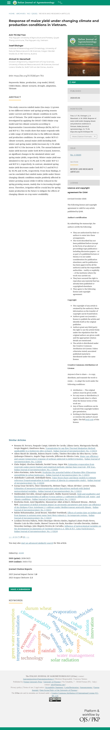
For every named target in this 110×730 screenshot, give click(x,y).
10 (24, 537)
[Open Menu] (9, 2)
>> (28, 537)
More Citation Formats (82, 136)
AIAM (21, 553)
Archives (20, 13)
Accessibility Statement (54, 687)
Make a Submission (20, 589)
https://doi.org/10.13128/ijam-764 (29, 76)
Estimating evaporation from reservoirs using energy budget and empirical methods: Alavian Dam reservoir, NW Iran (54, 465)
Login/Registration (71, 687)
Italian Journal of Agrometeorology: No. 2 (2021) (54, 499)
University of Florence (52, 682)
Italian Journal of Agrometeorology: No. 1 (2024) (36, 531)
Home (12, 13)
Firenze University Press (32, 682)
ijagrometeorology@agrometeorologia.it (38, 679)
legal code (89, 419)
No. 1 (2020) (32, 13)
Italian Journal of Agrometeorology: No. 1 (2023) (75, 451)
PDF (73, 82)
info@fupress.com (58, 685)
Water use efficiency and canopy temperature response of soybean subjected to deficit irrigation (56, 457)
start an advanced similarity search (37, 543)
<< (10, 537)
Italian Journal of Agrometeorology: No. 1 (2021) (67, 475)
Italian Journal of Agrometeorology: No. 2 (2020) (36, 469)
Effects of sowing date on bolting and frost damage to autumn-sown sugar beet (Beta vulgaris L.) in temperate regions (57, 514)
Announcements (86, 687)
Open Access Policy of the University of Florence (58, 690)
